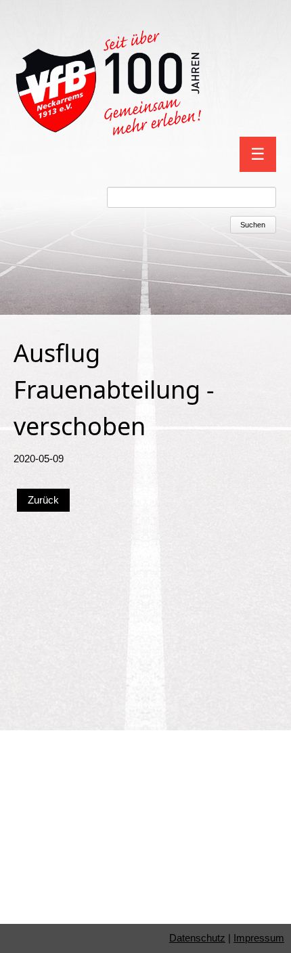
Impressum (258, 938)
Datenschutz (197, 938)
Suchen (252, 225)
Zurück (43, 500)
